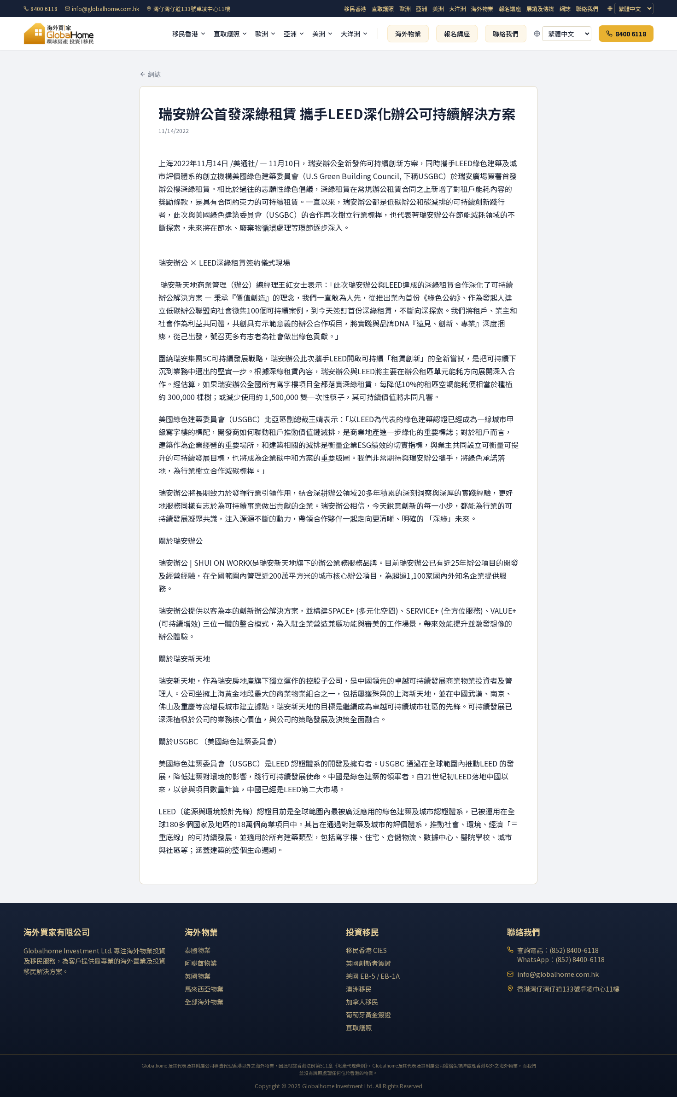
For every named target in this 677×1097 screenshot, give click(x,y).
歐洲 (404, 8)
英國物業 (197, 976)
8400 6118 (44, 8)
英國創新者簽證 (368, 963)
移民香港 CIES (366, 950)
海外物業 (482, 8)
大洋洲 (457, 8)
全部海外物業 (204, 1001)
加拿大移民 (362, 1001)
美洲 (438, 8)
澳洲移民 (359, 988)
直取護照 (383, 8)
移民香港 (355, 8)
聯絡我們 (587, 8)
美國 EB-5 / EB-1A (373, 976)
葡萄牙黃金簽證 (368, 1014)
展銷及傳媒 (540, 8)
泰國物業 (197, 950)
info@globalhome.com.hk (105, 8)
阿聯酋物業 (201, 963)
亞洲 (421, 8)
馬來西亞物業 (204, 988)
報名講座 (510, 8)
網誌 (565, 8)
